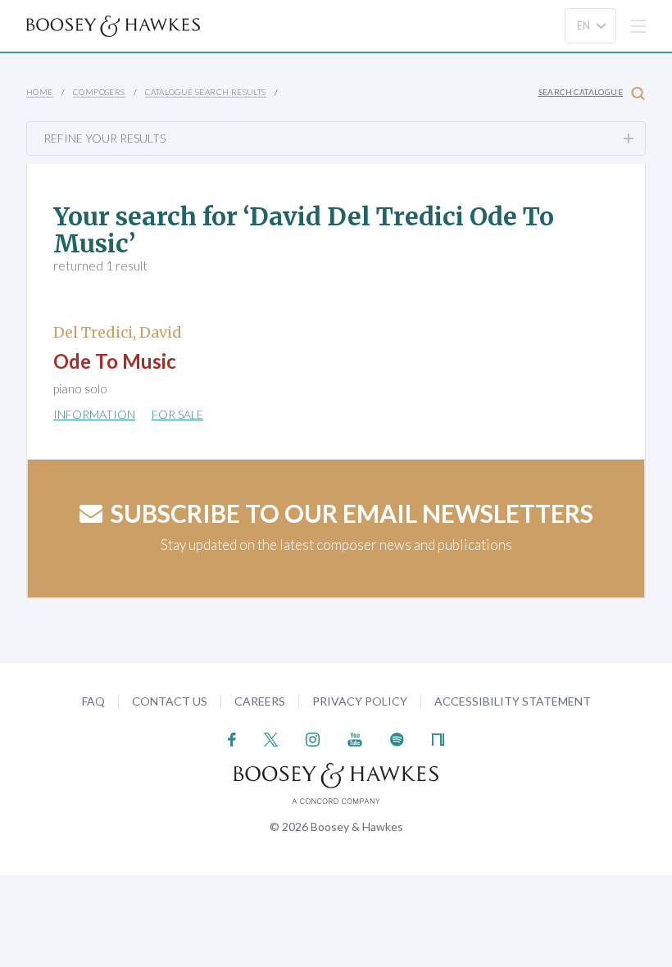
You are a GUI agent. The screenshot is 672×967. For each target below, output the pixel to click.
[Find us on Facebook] (232, 738)
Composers (99, 92)
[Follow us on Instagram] (313, 738)
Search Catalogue (580, 92)
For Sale (177, 414)
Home (39, 92)
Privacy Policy (359, 701)
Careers (259, 701)
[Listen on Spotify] (397, 738)
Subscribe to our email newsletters (352, 513)
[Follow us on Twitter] (271, 738)
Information (94, 414)
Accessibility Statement (512, 701)
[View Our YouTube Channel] (354, 738)
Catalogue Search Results (205, 92)
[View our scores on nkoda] (438, 738)
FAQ (93, 701)
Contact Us (169, 701)
